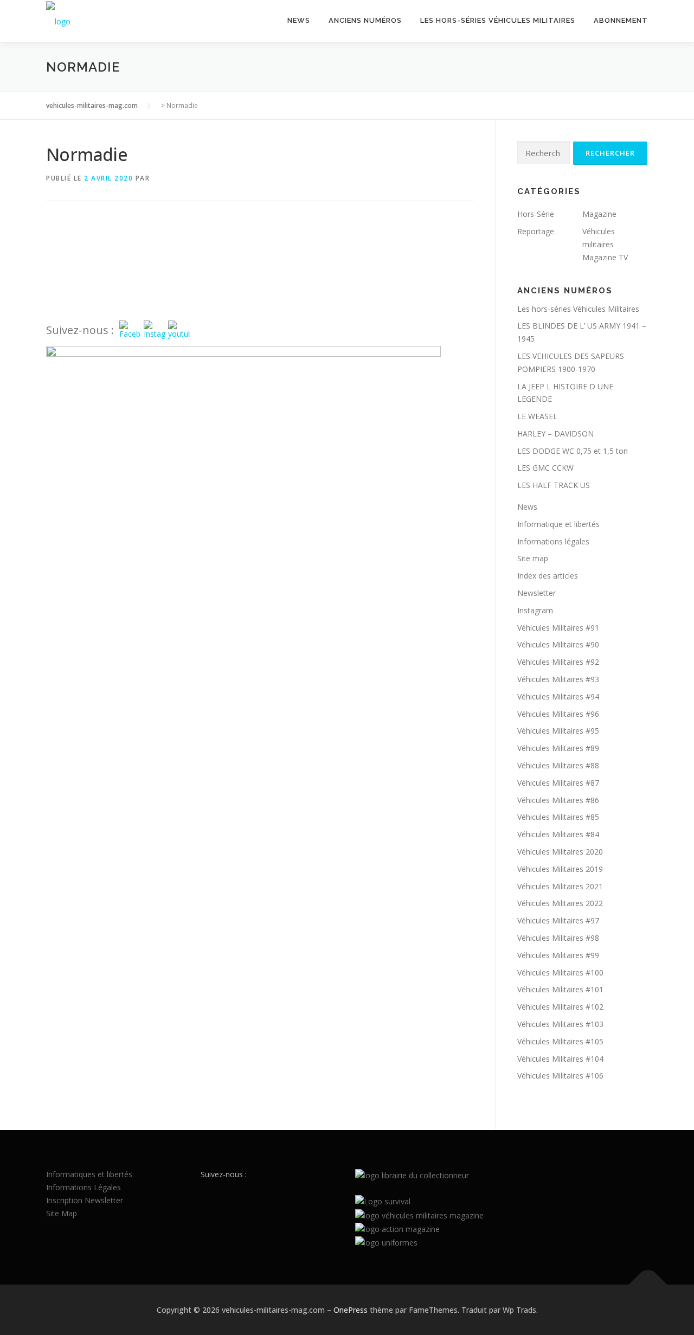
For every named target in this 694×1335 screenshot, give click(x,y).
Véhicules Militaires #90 (558, 644)
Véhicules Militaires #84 (558, 834)
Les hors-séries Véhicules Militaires (497, 20)
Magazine (599, 214)
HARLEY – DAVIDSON (555, 433)
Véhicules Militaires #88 (558, 765)
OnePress (350, 1310)
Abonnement (621, 20)
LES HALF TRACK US (553, 485)
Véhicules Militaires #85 (558, 817)
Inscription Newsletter (84, 1200)
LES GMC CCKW (545, 468)
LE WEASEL (537, 416)
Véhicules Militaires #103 (560, 1024)
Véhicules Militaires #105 (560, 1041)
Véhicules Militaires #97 (558, 920)
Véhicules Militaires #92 (558, 662)
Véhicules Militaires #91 (558, 627)
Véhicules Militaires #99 (558, 955)
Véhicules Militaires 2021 (560, 886)
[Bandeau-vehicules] (243, 369)
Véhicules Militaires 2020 (560, 851)
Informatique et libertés (558, 524)
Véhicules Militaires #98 (558, 938)
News (298, 20)
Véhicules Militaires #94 (558, 696)
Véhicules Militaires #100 (560, 972)
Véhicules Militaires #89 (558, 748)
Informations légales (553, 541)
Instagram (535, 610)
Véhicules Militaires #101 (560, 989)
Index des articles (547, 575)
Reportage (535, 231)
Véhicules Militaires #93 (558, 679)
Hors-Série (535, 214)
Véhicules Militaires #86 (558, 800)
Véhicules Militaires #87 (558, 783)
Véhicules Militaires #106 (560, 1075)
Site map (532, 558)
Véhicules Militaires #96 (558, 714)
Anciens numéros (365, 20)
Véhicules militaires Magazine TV (605, 244)
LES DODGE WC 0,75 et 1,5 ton (572, 451)
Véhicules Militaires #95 (558, 731)
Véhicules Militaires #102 (560, 1007)
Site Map (61, 1213)
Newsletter (536, 593)
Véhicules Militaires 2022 (560, 903)
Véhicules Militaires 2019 (560, 869)
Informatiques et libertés (89, 1174)
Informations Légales (83, 1187)
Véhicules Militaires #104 (560, 1059)
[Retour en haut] (648, 1284)
